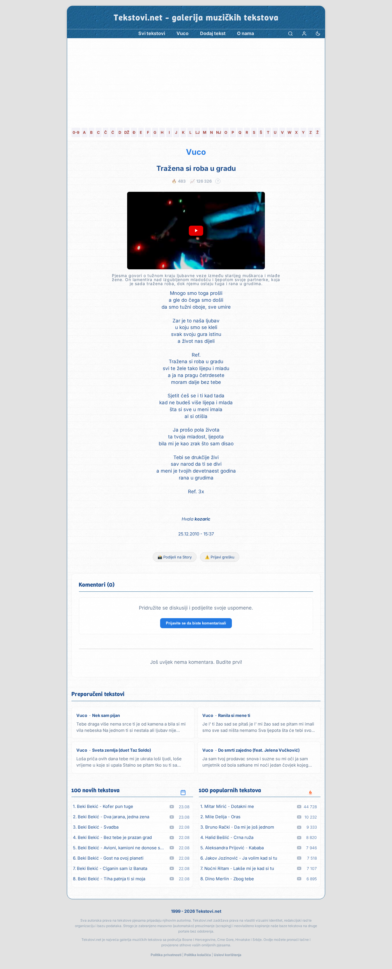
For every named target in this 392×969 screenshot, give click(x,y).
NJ (218, 132)
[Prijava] (304, 33)
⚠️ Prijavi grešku (219, 557)
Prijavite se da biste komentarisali (196, 623)
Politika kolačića (197, 955)
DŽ (126, 132)
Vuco (196, 152)
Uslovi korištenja (227, 955)
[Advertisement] (196, 81)
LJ (197, 132)
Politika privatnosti (166, 955)
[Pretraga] (290, 33)
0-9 (76, 132)
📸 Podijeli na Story (175, 557)
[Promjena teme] (318, 33)
